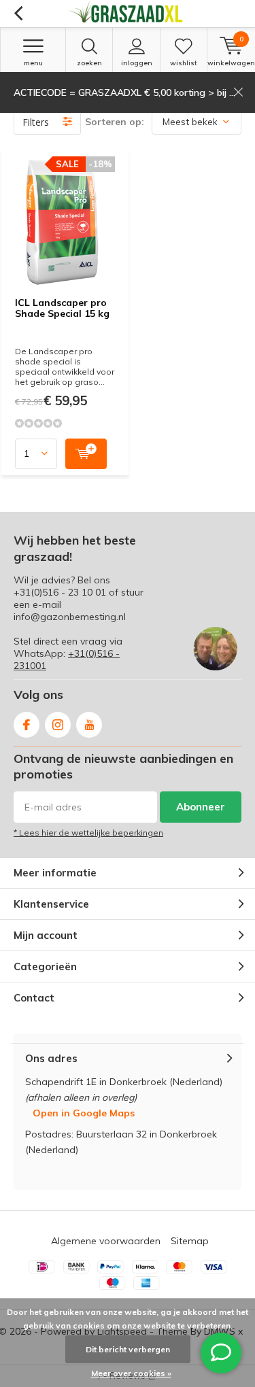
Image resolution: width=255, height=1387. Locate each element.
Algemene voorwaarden (105, 1241)
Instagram (58, 725)
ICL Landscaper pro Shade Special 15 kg (62, 308)
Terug (18, 13)
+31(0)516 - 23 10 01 (60, 592)
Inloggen (136, 62)
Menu (33, 62)
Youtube (89, 725)
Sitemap (190, 1241)
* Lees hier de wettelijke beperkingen (88, 832)
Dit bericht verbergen (128, 1349)
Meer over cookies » (131, 1373)
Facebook (26, 725)
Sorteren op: (114, 122)
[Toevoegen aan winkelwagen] (86, 454)
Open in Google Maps (84, 1113)
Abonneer (200, 806)
